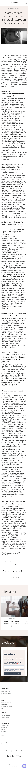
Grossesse (3, 731)
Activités (3, 738)
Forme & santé (4, 719)
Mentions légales (16, 764)
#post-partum (15, 564)
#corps (6, 562)
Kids (2, 735)
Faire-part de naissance (6, 706)
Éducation (3, 740)
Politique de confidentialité (12, 766)
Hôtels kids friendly (5, 691)
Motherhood (5, 723)
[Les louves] (14, 4)
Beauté (3, 712)
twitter (18, 577)
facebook (8, 577)
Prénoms (3, 729)
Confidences (4, 727)
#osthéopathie (18, 562)
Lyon (2, 695)
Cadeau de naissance (6, 702)
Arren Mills (16, 553)
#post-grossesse (7, 564)
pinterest (13, 577)
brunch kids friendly (6, 693)
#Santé (22, 564)
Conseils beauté (5, 717)
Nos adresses (5, 688)
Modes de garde (5, 742)
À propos (9, 764)
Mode (2, 708)
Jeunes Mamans (5, 725)
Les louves (14, 756)
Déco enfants (4, 704)
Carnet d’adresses (5, 715)
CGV (21, 766)
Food (2, 744)
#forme (11, 562)
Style (2, 700)
